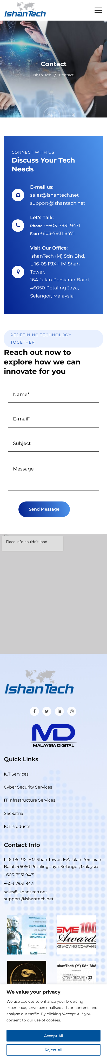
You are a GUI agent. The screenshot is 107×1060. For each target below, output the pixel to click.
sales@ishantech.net (54, 195)
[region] (53, 1022)
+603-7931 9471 (63, 225)
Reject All (53, 1049)
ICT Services (16, 774)
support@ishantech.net (57, 203)
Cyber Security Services (28, 787)
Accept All (53, 1035)
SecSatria (13, 813)
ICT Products (17, 826)
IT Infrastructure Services (29, 800)
